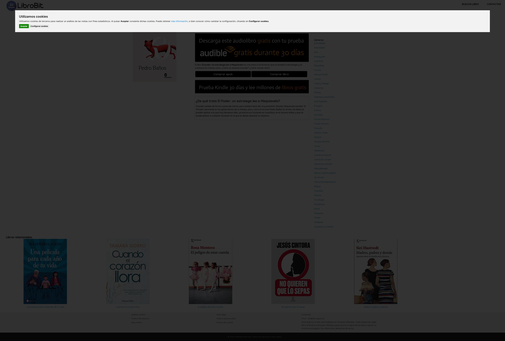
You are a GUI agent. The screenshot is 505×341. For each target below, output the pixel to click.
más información (179, 21)
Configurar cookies (39, 26)
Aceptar (23, 26)
